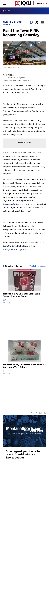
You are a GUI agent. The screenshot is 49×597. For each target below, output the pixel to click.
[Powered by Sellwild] (42, 413)
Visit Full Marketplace (38, 266)
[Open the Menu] (4, 4)
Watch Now (41, 4)
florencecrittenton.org (13, 203)
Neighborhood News (12, 23)
